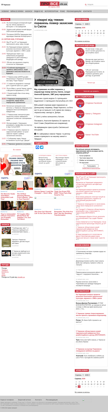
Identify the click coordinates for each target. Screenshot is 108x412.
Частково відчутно (86, 158)
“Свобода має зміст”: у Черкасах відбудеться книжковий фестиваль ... (21, 230)
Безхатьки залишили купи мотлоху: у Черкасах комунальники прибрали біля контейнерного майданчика (19, 108)
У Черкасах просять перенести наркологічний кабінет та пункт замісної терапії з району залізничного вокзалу (17, 132)
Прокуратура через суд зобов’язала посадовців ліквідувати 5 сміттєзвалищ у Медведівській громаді (17, 56)
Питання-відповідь (85, 45)
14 (85, 33)
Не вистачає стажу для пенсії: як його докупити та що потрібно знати (95, 51)
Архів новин (82, 19)
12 (79, 33)
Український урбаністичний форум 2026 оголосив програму (18, 30)
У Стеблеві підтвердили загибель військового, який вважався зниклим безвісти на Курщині (18, 70)
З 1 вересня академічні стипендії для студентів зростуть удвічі (18, 84)
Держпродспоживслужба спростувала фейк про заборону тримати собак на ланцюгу (90, 263)
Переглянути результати (91, 168)
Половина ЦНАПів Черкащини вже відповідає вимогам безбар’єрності (19, 35)
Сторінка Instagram (93, 124)
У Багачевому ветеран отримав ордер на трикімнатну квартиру (90, 252)
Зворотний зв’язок (24, 400)
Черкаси (6, 5)
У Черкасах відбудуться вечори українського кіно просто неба (21, 253)
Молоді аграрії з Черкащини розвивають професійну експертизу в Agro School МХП (19, 125)
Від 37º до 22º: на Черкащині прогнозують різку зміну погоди (17, 43)
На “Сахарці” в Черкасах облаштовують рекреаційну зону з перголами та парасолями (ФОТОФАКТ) (90, 211)
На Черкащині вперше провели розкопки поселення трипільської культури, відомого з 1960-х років (18, 49)
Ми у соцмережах (84, 97)
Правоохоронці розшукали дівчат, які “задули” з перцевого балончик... (89, 273)
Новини (5, 11)
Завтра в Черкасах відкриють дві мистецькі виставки (20, 241)
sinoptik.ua (21, 277)
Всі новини (17, 150)
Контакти (87, 11)
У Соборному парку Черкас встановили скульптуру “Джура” (18, 139)
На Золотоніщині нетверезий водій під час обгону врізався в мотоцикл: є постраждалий (18, 24)
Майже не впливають (87, 160)
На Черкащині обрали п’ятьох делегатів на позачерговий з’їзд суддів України (90, 217)
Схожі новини (82, 245)
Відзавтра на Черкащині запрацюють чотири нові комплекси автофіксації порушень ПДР (89, 184)
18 (97, 33)
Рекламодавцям (74, 11)
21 (76, 35)
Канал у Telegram (93, 114)
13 (82, 33)
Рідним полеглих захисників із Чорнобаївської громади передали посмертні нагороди (88, 283)
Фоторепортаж (51, 11)
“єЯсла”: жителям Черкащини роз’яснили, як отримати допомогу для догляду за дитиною (94, 72)
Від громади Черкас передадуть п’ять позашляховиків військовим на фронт (62, 161)
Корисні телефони (7, 400)
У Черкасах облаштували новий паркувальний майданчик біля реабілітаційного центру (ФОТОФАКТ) (89, 229)
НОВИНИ (5, 19)
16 (91, 33)
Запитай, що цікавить (91, 91)
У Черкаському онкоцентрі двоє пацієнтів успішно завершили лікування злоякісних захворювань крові (19, 117)
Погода (5, 265)
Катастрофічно (84, 156)
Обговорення (82, 291)
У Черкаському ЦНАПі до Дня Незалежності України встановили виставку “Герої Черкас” (18, 79)
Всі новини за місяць (82, 41)
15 (88, 33)
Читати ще (91, 83)
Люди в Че (38, 11)
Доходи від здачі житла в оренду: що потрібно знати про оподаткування (95, 61)
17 (94, 33)
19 (100, 33)
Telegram (37, 139)
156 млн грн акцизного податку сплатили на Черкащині (17, 63)
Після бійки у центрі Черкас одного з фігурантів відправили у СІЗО (19, 89)
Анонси (28, 11)
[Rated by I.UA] (87, 401)
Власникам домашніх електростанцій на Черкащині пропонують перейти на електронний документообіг (90, 198)
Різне (62, 11)
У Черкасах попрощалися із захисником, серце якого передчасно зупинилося (90, 205)
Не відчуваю (83, 162)
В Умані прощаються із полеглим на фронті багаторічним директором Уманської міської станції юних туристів (90, 236)
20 (104, 33)
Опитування (82, 146)
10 (104, 31)
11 (76, 33)
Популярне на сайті (85, 174)
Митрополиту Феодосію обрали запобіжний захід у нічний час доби (45, 160)
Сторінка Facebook (93, 103)
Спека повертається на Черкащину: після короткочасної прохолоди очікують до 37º (91, 222)
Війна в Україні (17, 11)
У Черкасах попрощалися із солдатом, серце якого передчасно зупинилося (17, 100)
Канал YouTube (92, 135)
